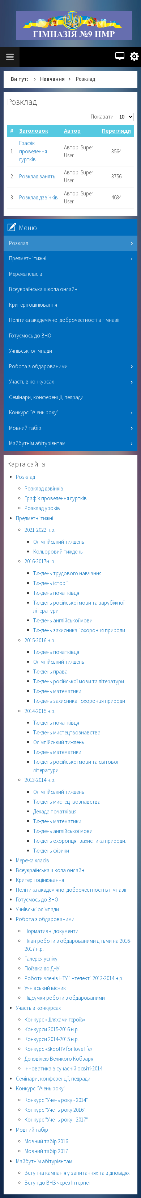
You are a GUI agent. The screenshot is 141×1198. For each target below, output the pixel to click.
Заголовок (33, 130)
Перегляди (116, 130)
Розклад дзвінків (38, 197)
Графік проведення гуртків (33, 151)
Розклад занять (37, 176)
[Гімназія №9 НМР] (74, 25)
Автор (72, 130)
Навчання (52, 78)
